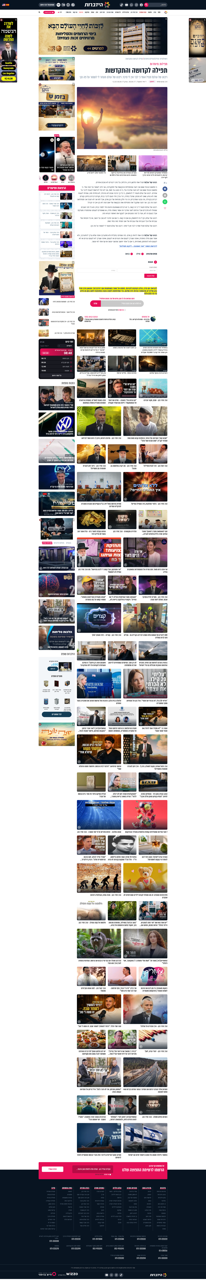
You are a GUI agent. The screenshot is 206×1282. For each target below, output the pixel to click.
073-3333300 (141, 1248)
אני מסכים (116, 310)
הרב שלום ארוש (84, 1219)
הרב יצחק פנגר (84, 1201)
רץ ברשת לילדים (116, 1194)
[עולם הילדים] (73, 5)
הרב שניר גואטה (84, 1207)
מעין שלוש (52, 1207)
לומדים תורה (100, 1191)
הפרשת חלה (68, 1219)
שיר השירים (51, 1219)
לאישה (70, 1191)
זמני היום (102, 12)
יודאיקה (102, 1226)
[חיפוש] (146, 5)
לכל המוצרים (57, 714)
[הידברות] (97, 5)
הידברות (163, 1188)
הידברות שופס (161, 1219)
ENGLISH (68, 12)
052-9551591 (119, 1248)
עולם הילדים (125, 12)
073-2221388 (119, 1239)
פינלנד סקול (100, 1204)
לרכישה (52, 668)
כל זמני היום (56, 375)
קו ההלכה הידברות (140, 1246)
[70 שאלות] (63, 5)
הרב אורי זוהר (85, 1216)
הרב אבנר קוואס (84, 1223)
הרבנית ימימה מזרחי (66, 1204)
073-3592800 (97, 1239)
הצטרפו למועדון (48, 12)
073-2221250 (141, 1258)
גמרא (102, 1198)
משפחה (148, 1207)
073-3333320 (54, 1241)
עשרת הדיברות (99, 1201)
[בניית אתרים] (72, 1275)
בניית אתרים (62, 1275)
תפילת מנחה (51, 1194)
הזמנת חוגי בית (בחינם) (73, 1246)
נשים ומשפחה (67, 1188)
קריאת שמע (51, 1210)
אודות (164, 1229)
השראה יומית (133, 1219)
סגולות (102, 1207)
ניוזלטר (163, 1201)
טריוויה (119, 1213)
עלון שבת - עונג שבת (117, 1236)
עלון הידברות (162, 1198)
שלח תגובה (150, 276)
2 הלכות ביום (162, 1204)
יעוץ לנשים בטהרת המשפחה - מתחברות (158, 1247)
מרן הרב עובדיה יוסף (83, 1194)
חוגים (119, 1223)
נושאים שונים (99, 1188)
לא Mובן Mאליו (132, 1194)
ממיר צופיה (164, 1255)
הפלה (70, 1210)
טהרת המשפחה (67, 1198)
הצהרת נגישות (161, 1226)
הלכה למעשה (133, 1201)
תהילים (53, 1213)
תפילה (138, 254)
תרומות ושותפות (161, 1216)
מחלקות (87, 12)
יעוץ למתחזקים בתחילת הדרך (71, 1236)
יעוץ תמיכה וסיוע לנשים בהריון (115, 1246)
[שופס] (68, 5)
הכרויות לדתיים (99, 1219)
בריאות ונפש (100, 1213)
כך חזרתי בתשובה (131, 1216)
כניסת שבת (162, 1210)
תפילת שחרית (51, 1191)
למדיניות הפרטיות (113, 310)
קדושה (127, 254)
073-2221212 (141, 1239)
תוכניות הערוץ (132, 1188)
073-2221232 (76, 1239)
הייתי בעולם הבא (132, 1223)
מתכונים (69, 1194)
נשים (149, 1201)
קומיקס (119, 1210)
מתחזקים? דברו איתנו (47, 4)
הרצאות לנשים (67, 1216)
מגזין (155, 12)
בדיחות (119, 1198)
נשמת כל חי (51, 1223)
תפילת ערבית (51, 1198)
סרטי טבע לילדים (116, 1216)
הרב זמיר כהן (134, 12)
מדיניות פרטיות (161, 1191)
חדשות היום (147, 1198)
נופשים (163, 1213)
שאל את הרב (110, 12)
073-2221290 (75, 1248)
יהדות (149, 1191)
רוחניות (149, 1204)
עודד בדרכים (133, 1191)
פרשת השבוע (147, 1219)
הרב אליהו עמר (84, 1226)
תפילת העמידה (50, 1201)
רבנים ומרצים (84, 1188)
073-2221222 (162, 1239)
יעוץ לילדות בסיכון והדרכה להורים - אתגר (49, 1237)
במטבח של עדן (132, 1198)
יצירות (119, 1219)
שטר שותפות (142, 12)
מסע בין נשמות (132, 1210)
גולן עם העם (133, 1207)
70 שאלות (117, 12)
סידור (53, 1188)
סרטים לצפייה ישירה (115, 1201)
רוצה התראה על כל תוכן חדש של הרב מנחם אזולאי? (117, 298)
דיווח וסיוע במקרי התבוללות (94, 1246)
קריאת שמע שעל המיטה (47, 1229)
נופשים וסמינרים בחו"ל (117, 1255)
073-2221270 (54, 1248)
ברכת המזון (52, 1204)
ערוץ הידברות (162, 1194)
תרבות (149, 1213)
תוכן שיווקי (148, 1226)
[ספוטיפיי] (58, 5)
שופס (92, 12)
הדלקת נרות (68, 1201)
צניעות (70, 1207)
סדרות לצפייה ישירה (115, 1204)
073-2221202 (119, 1258)
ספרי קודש (101, 1223)
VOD (159, 12)
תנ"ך (102, 1194)
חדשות (150, 12)
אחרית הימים (100, 1216)
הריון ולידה (69, 1213)
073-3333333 (162, 1258)
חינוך (102, 1210)
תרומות (81, 12)
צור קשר (75, 12)
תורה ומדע (148, 1210)
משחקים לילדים (116, 1207)
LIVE (61, 12)
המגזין (149, 1194)
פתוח (135, 1204)
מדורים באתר (146, 1188)
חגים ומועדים (147, 1223)
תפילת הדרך (51, 1216)
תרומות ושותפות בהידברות (138, 1236)
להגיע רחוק (133, 1213)
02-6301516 (163, 1250)
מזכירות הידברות (162, 1236)
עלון (97, 12)
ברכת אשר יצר (50, 1226)
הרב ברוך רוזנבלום (83, 1213)
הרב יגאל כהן (85, 1204)
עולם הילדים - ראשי (115, 1191)
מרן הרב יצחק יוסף (83, 1198)
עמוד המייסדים (161, 1223)
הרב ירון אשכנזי (84, 1210)
